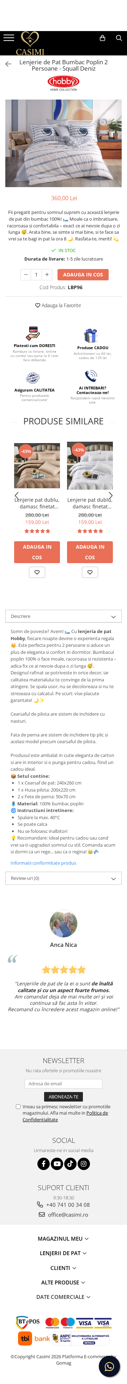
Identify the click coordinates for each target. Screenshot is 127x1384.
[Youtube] (57, 1164)
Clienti (61, 1267)
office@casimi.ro (67, 1214)
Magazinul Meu (61, 1238)
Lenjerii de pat (61, 1253)
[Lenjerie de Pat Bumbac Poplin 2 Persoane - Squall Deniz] (63, 143)
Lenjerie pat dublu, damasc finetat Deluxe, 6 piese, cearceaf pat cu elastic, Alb (90, 503)
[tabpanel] (63, 143)
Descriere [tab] (20, 616)
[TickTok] (70, 1164)
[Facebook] (43, 1164)
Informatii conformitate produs (43, 863)
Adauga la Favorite (60, 305)
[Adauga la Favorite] (37, 572)
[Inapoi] (5, 64)
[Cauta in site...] (119, 38)
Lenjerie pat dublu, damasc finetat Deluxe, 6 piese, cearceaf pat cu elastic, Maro (37, 503)
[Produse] (10, 40)
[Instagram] (84, 1164)
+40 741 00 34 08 (67, 1204)
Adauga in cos (83, 274)
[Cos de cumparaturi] (102, 38)
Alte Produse (60, 1282)
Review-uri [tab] (25, 878)
